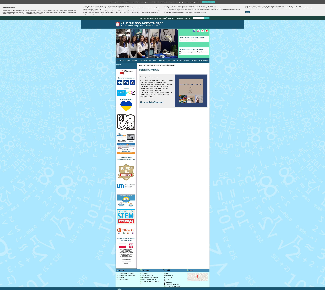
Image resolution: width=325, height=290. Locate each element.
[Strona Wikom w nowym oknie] (119, 289)
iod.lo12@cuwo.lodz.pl (149, 279)
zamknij (247, 12)
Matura (155, 60)
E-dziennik (162, 60)
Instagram (169, 282)
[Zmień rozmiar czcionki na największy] (166, 18)
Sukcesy (134, 60)
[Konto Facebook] (194, 30)
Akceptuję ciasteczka (208, 2)
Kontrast (171, 18)
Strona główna (145, 18)
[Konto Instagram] (202, 30)
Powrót (118, 64)
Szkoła (128, 60)
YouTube (168, 280)
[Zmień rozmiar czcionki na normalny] (164, 18)
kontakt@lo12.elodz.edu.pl (150, 277)
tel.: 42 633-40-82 (146, 273)
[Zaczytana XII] (198, 30)
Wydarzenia (171, 60)
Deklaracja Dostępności (173, 286)
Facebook (169, 278)
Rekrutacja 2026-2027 (183, 60)
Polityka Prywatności (172, 284)
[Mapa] (197, 276)
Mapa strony (154, 18)
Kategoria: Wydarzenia (156, 65)
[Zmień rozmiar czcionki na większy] (165, 18)
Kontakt (194, 60)
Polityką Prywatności (148, 2)
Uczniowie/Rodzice (145, 60)
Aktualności (120, 60)
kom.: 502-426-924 (147, 275)
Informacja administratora (183, 18)
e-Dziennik (169, 275)
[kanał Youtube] (206, 30)
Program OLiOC (203, 60)
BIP (167, 273)
